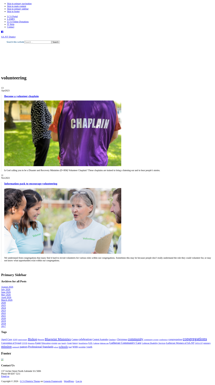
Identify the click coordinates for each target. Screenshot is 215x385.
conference (163, 339)
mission (6, 346)
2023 (3, 310)
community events (151, 339)
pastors (23, 346)
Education (46, 343)
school (56, 347)
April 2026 (6, 297)
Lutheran (96, 343)
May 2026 (6, 295)
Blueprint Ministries (58, 339)
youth (89, 346)
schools (63, 346)
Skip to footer (13, 11)
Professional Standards (40, 346)
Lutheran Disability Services (153, 343)
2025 (3, 305)
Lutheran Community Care (125, 342)
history (75, 343)
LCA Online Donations (18, 21)
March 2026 (6, 300)
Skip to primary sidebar (18, 9)
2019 (3, 321)
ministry (207, 343)
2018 (3, 323)
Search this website (15, 42)
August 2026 (7, 287)
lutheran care (104, 343)
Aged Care (6, 339)
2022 (3, 313)
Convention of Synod (11, 343)
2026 (3, 302)
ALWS (15, 340)
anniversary (22, 339)
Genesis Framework (52, 381)
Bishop (32, 339)
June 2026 (6, 292)
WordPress (69, 381)
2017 (3, 326)
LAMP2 (11, 19)
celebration (85, 339)
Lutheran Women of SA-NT (180, 343)
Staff (70, 347)
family (64, 343)
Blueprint (41, 340)
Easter (38, 343)
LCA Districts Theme (30, 381)
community (135, 339)
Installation (83, 343)
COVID (24, 343)
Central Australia (100, 339)
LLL (90, 343)
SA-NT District (8, 37)
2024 (3, 308)
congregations (195, 338)
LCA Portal (12, 16)
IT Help (10, 24)
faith (59, 343)
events (54, 343)
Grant (69, 343)
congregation (175, 339)
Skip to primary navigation (19, 3)
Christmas (122, 339)
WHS (75, 346)
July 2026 (5, 289)
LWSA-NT (199, 343)
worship (82, 347)
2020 (3, 318)
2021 (3, 316)
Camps (75, 339)
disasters (31, 343)
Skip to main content (16, 6)
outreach (15, 347)
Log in (79, 381)
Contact (10, 27)
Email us (5, 376)
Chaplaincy (112, 340)
